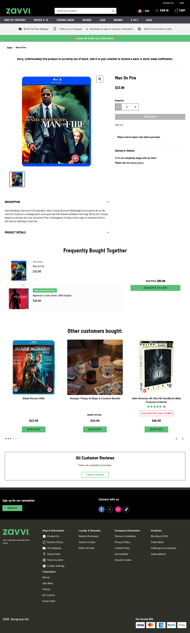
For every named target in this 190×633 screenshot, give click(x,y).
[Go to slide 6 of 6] (17, 438)
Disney (46, 589)
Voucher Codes (87, 542)
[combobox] (85, 11)
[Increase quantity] (135, 107)
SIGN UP (12, 508)
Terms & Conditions (125, 536)
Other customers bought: (95, 331)
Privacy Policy (122, 542)
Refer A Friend (86, 548)
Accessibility (121, 554)
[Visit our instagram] (118, 509)
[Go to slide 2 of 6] (8, 438)
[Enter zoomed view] (99, 79)
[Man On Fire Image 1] (17, 179)
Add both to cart (155, 288)
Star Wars (47, 583)
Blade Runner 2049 (33, 398)
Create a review (95, 474)
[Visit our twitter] (110, 509)
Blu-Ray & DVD (159, 536)
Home (9, 47)
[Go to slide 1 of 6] (6, 438)
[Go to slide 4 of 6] (13, 438)
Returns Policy (55, 542)
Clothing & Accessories (163, 548)
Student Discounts (88, 536)
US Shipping (54, 548)
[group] (57, 121)
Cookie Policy (122, 548)
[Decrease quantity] (118, 107)
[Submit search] (113, 11)
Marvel (46, 577)
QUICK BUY (33, 429)
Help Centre (53, 554)
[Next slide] (182, 438)
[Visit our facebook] (101, 509)
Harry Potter (48, 601)
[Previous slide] (176, 438)
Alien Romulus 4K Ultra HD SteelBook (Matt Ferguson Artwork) (156, 400)
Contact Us (53, 536)
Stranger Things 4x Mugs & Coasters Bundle (95, 398)
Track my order (55, 560)
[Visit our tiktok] (126, 509)
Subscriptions (158, 554)
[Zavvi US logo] (19, 11)
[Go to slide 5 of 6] (15, 438)
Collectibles (157, 542)
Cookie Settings (55, 566)
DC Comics (48, 595)
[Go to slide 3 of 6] (10, 438)
